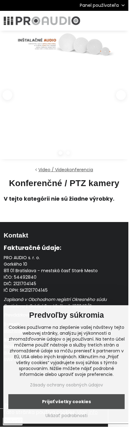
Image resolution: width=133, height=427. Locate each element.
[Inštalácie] (64, 47)
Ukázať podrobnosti (66, 416)
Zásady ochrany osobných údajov (66, 385)
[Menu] (121, 21)
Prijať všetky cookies (66, 402)
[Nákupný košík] (106, 21)
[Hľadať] (91, 21)
